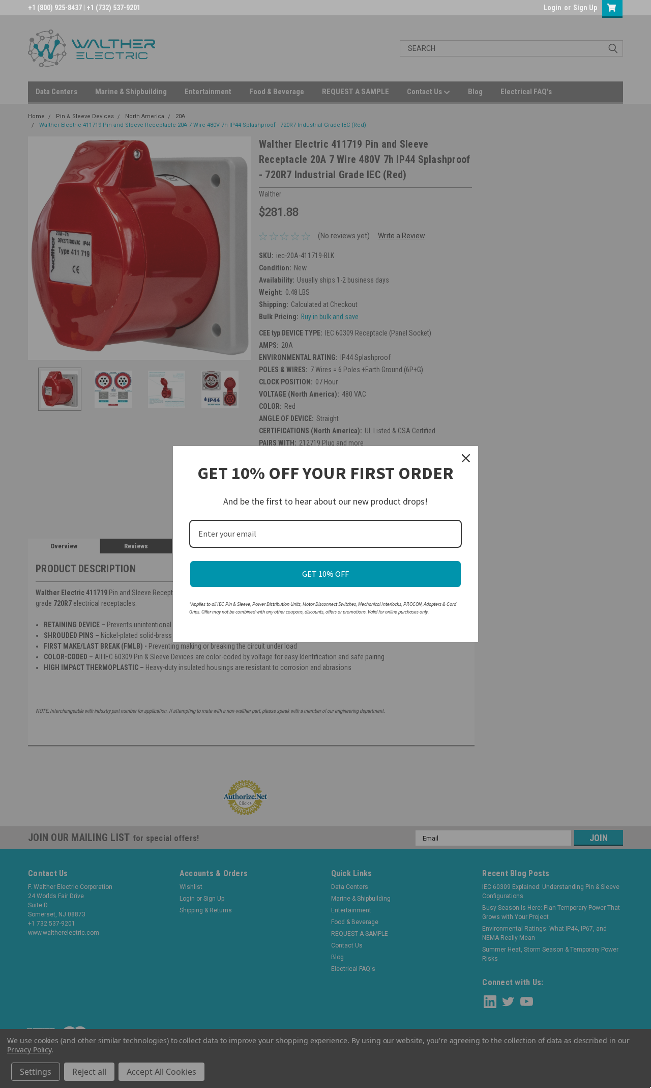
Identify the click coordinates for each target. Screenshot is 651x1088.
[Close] (466, 458)
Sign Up (585, 8)
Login (552, 8)
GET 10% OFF (325, 574)
